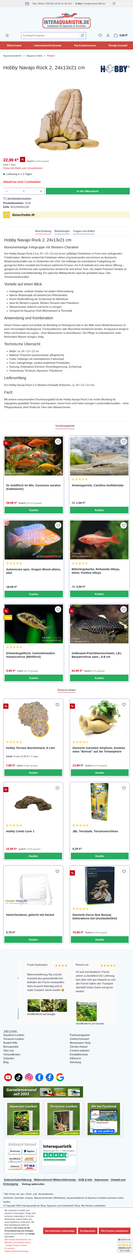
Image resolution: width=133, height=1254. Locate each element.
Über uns (8, 1050)
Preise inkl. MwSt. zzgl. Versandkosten (23, 168)
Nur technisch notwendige (60, 1231)
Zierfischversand (79, 1039)
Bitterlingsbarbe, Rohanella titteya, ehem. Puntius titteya (96, 571)
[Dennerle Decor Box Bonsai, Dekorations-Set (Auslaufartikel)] (100, 885)
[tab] (43, 231)
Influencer (75, 1058)
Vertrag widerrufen (33, 1184)
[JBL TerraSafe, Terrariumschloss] (100, 802)
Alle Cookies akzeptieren (114, 1231)
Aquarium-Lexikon (13, 1035)
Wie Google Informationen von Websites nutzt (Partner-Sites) (18, 1241)
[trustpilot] (59, 1152)
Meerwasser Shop (80, 1042)
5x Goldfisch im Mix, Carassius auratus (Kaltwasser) (33, 487)
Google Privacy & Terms (16, 1245)
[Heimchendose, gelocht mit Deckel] (33, 885)
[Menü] (7, 35)
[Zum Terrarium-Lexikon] (63, 1118)
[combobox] (50, 35)
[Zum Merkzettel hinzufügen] (58, 441)
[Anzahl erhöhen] (41, 191)
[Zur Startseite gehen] (66, 19)
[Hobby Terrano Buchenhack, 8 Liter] (33, 719)
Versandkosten (11, 1054)
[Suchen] (82, 35)
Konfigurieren (87, 1231)
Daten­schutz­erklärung (17, 1179)
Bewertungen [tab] (62, 231)
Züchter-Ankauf (78, 1046)
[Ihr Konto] (108, 35)
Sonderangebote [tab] (65, 425)
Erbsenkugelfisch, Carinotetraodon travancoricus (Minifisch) (30, 655)
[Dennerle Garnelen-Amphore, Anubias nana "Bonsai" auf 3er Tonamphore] (100, 719)
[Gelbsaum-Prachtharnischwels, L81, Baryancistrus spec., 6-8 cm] (99, 623)
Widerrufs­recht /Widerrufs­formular (55, 1179)
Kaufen (33, 510)
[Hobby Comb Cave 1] (33, 802)
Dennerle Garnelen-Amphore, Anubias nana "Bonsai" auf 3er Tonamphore (99, 749)
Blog (6, 1062)
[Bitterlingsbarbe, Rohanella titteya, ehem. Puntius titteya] (99, 539)
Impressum (101, 1179)
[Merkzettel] (100, 35)
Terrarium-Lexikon (13, 1039)
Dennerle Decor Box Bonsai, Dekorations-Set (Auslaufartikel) (95, 916)
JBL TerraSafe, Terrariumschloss (95, 831)
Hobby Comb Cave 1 (20, 831)
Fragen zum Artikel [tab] (84, 231)
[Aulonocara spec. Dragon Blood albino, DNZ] (34, 539)
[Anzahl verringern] (6, 191)
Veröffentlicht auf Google (35, 1014)
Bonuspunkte (10, 1046)
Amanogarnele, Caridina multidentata (97, 485)
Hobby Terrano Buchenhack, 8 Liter (30, 748)
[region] (66, 119)
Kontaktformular (79, 1054)
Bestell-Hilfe (10, 1042)
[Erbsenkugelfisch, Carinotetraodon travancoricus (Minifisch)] (34, 623)
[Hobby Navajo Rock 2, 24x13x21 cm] (66, 119)
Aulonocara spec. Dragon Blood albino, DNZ (33, 571)
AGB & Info (85, 1179)
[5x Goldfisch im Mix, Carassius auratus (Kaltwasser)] (34, 456)
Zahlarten (8, 1058)
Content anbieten (80, 1050)
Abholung (75, 1062)
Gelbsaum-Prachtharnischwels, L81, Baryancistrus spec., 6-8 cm (97, 655)
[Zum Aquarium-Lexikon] (23, 1118)
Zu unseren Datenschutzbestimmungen (17, 1249)
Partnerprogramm (80, 1035)
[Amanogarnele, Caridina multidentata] (99, 456)
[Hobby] (115, 69)
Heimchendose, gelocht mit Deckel (30, 914)
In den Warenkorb (88, 191)
